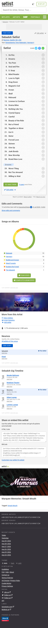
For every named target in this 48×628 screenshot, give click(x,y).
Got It (10, 132)
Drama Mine (13, 105)
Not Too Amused (15, 172)
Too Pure (12, 63)
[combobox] (24, 10)
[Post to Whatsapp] (43, 48)
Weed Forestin (11, 263)
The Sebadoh (10, 270)
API (3, 601)
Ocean (11, 90)
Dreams (11, 59)
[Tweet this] (36, 48)
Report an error (40, 197)
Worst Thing (13, 168)
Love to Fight (13, 78)
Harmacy (9, 256)
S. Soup (11, 70)
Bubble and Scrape (12, 260)
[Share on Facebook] (39, 48)
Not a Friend (13, 124)
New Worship (14, 155)
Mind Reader (13, 74)
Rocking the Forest (12, 267)
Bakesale (9, 253)
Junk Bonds (13, 151)
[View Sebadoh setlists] (24, 300)
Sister (10, 136)
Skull (10, 93)
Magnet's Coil (14, 86)
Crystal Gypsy (14, 113)
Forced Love (13, 140)
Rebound (12, 97)
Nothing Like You (15, 109)
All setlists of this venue (10, 341)
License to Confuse (16, 101)
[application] (24, 482)
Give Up (11, 147)
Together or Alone (15, 128)
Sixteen (11, 144)
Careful (11, 117)
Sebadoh (7, 37)
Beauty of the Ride (16, 120)
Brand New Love (15, 159)
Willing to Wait (14, 176)
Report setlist (28, 197)
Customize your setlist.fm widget (13, 460)
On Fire (11, 55)
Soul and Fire (13, 67)
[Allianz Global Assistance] (5, 619)
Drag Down (13, 82)
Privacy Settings (7, 586)
